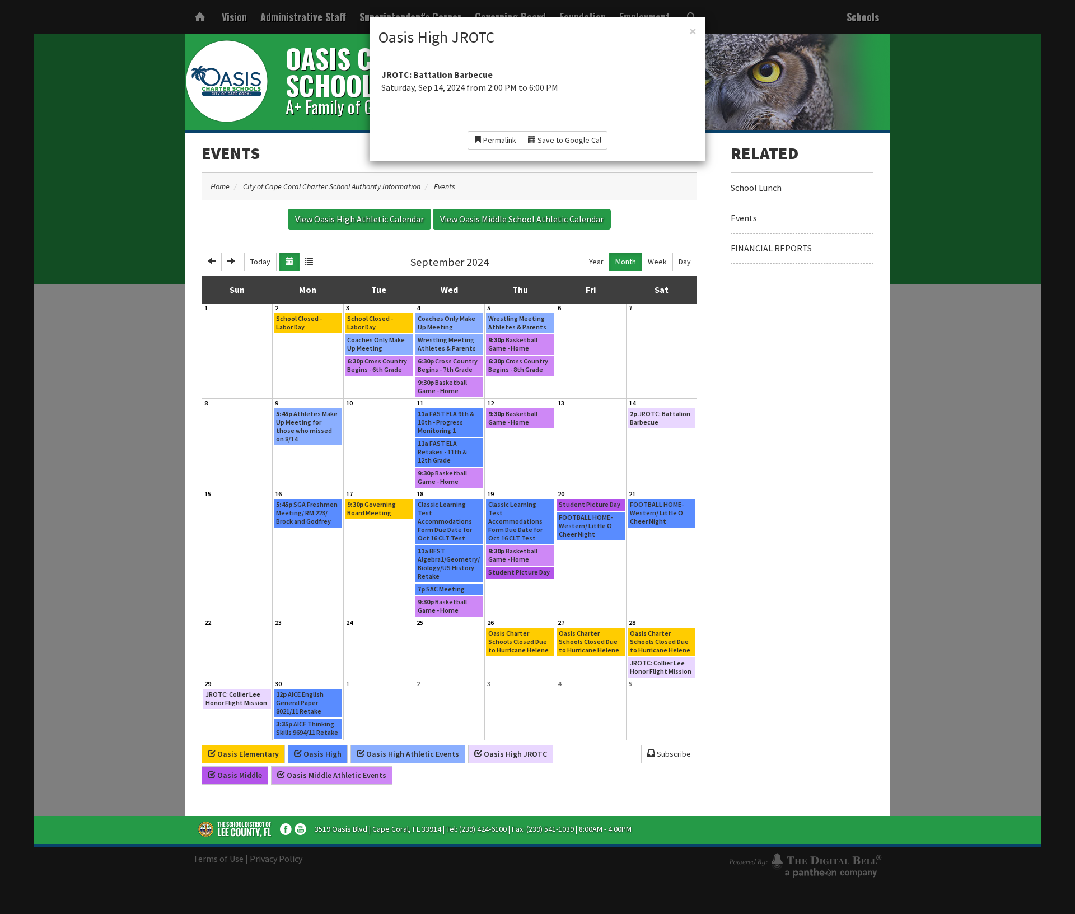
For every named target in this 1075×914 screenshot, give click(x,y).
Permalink (499, 140)
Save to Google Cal (568, 140)
